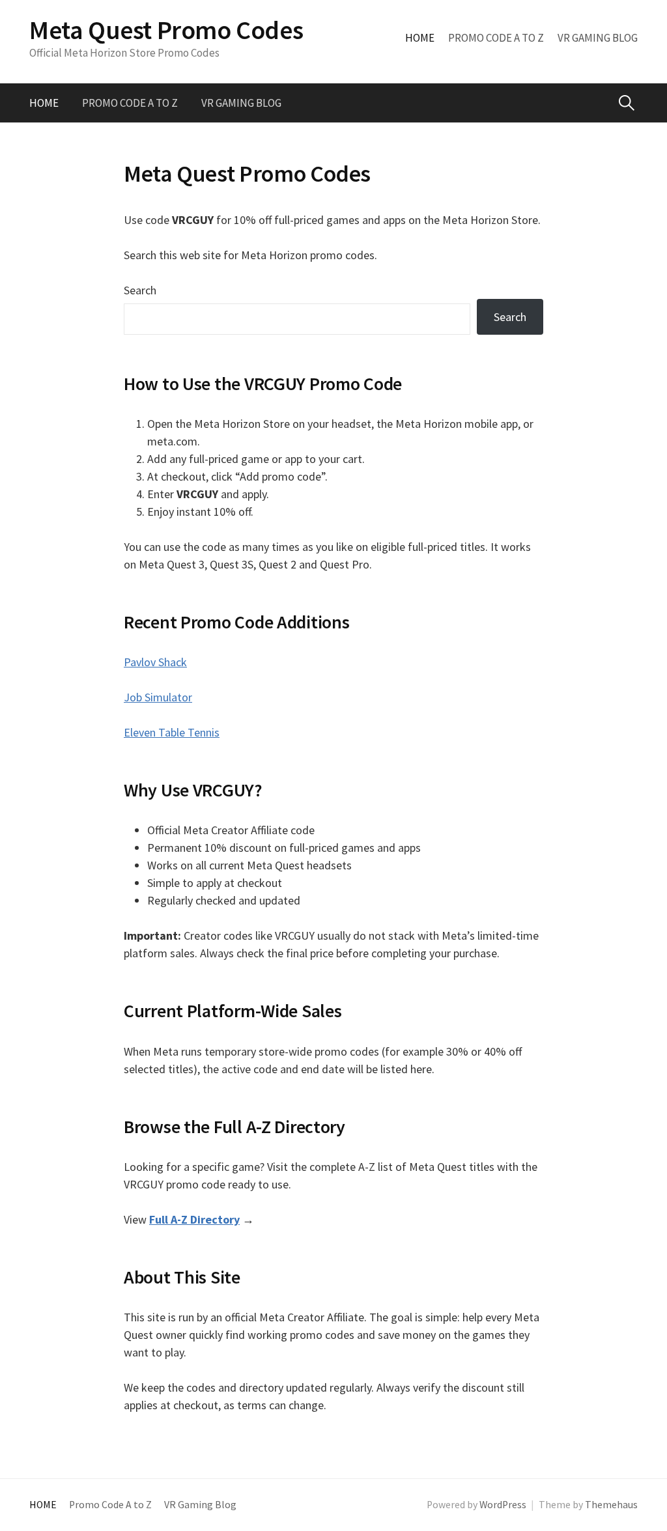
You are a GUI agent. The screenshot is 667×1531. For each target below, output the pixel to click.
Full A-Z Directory (194, 1219)
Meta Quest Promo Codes (166, 30)
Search (140, 290)
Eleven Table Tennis (172, 732)
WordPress (502, 1504)
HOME (419, 38)
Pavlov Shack (155, 661)
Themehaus (611, 1504)
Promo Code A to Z (496, 38)
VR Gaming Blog (598, 38)
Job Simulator (158, 697)
